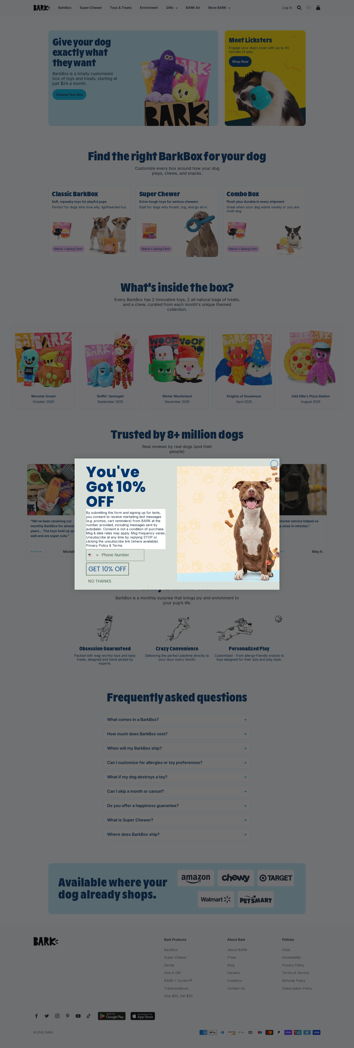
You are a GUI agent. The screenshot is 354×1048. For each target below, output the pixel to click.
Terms (117, 545)
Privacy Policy (97, 545)
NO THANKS (99, 581)
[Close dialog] (274, 463)
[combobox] (93, 555)
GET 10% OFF (107, 569)
